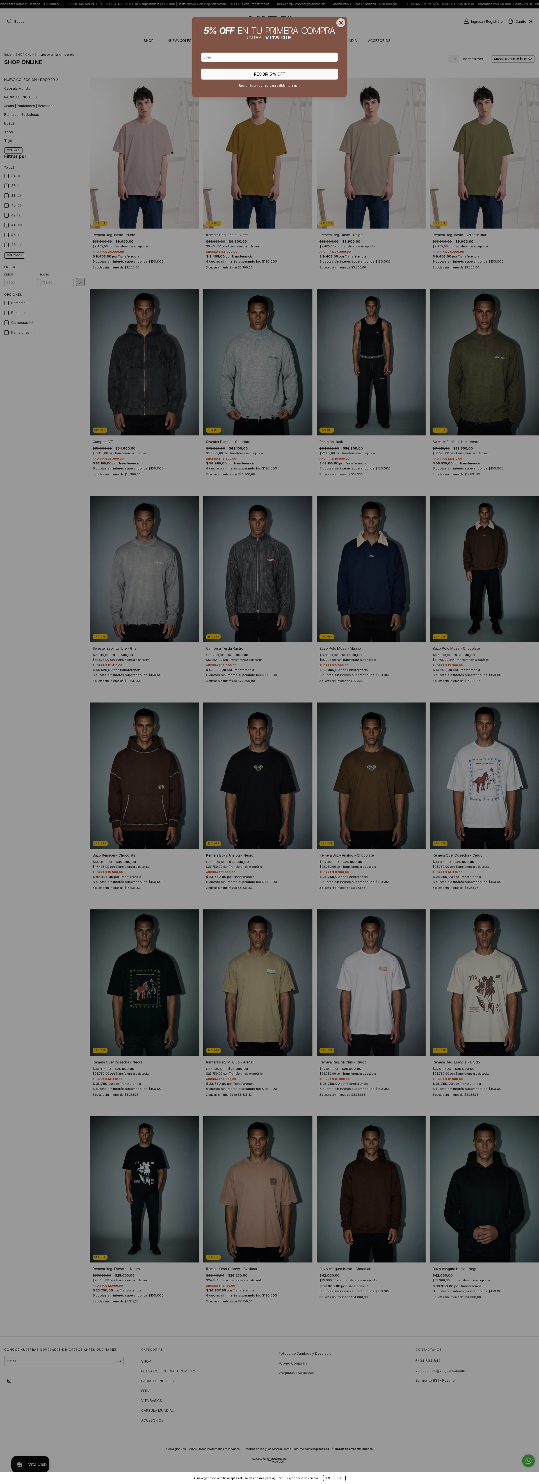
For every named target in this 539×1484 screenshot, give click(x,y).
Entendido (334, 1478)
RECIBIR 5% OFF (269, 74)
